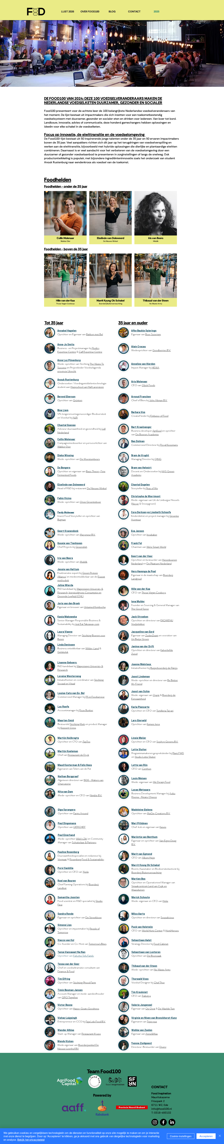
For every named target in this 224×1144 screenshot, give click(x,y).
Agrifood (157, 431)
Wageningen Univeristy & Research (80, 668)
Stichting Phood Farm (84, 982)
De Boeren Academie (147, 434)
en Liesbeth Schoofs (159, 512)
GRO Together (70, 997)
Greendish (81, 547)
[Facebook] (163, 1122)
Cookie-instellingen (180, 1136)
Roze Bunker (86, 710)
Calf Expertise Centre (90, 352)
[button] (65, 217)
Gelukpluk (62, 652)
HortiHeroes (172, 930)
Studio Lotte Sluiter (145, 757)
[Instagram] (154, 1122)
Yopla (86, 872)
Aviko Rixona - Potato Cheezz (153, 795)
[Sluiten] (220, 1136)
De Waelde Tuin (166, 1009)
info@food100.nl (161, 1109)
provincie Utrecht (66, 371)
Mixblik (83, 562)
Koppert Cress (68, 728)
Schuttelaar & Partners (84, 842)
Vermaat (62, 859)
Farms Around (80, 813)
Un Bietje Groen (140, 639)
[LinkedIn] (172, 1122)
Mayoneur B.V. (87, 535)
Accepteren (206, 1136)
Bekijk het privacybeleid (30, 1139)
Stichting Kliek (77, 724)
